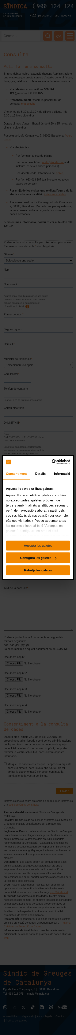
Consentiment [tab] (16, 473)
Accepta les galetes (38, 545)
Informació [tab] (62, 473)
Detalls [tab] (40, 473)
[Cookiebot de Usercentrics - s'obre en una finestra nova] (53, 462)
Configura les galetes (35, 558)
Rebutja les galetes (38, 570)
